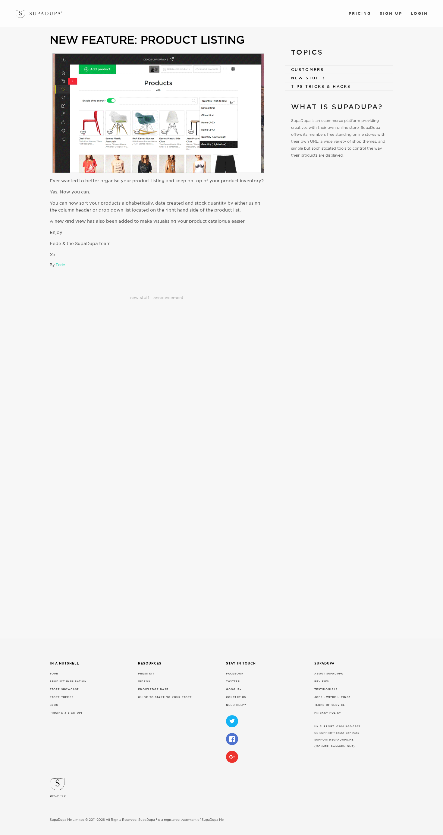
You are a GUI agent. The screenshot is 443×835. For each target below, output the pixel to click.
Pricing (360, 13)
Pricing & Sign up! (66, 713)
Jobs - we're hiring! (332, 697)
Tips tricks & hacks (321, 86)
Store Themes (62, 697)
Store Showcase (64, 689)
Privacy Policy (327, 713)
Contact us (236, 697)
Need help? (236, 705)
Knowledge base (153, 689)
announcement (168, 297)
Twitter (233, 681)
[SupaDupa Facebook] (232, 739)
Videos (144, 681)
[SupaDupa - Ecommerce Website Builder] (20, 13)
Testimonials (326, 689)
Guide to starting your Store (165, 697)
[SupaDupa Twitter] (232, 721)
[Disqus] (158, 397)
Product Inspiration (68, 681)
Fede (60, 265)
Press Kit (146, 673)
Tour (54, 673)
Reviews (321, 681)
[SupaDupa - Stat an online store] (223, 790)
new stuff (139, 297)
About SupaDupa (328, 673)
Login (419, 13)
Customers (307, 69)
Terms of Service (329, 705)
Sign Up (391, 13)
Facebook (234, 673)
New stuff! (308, 78)
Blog (54, 705)
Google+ (233, 689)
